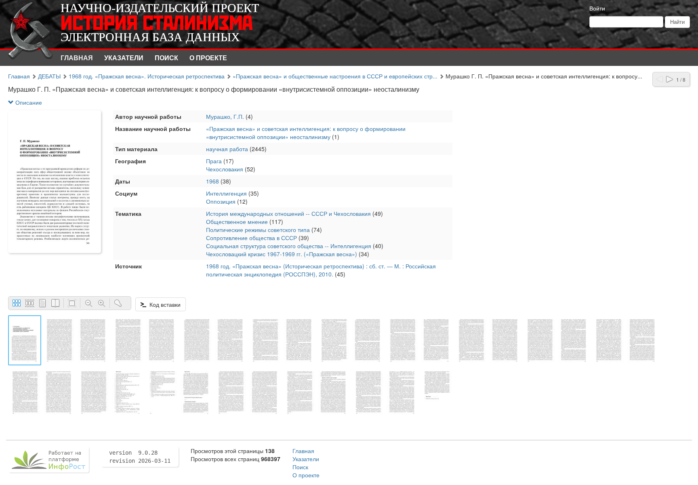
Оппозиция (220, 201)
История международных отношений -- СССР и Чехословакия (288, 213)
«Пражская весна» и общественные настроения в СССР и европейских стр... (335, 76)
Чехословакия (224, 169)
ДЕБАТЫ (49, 76)
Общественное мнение (237, 221)
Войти (597, 8)
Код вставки (163, 304)
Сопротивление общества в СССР (251, 238)
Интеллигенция (226, 193)
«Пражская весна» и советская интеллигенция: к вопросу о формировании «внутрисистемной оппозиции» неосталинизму (306, 132)
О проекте (208, 57)
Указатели (123, 57)
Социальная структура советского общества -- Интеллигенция (288, 246)
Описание (28, 102)
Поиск (166, 57)
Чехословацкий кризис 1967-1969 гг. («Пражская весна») (281, 254)
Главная (77, 57)
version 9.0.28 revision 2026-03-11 (139, 456)
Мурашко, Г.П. (225, 116)
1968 (212, 181)
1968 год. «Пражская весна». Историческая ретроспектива (147, 76)
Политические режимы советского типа (258, 230)
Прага (214, 161)
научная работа (227, 149)
